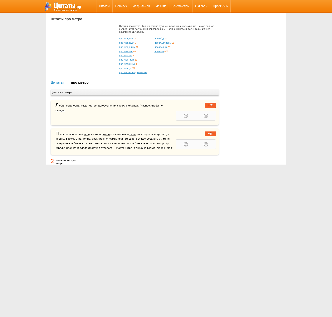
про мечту (125, 68)
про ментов (125, 55)
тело (149, 143)
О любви (201, 6)
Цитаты (104, 6)
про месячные (127, 63)
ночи (87, 134)
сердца (60, 110)
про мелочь (126, 51)
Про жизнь (220, 6)
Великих (121, 6)
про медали (126, 38)
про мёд (159, 38)
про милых (160, 47)
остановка (72, 105)
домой (106, 134)
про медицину (127, 47)
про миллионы (162, 42)
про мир (159, 51)
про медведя (126, 42)
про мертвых (126, 59)
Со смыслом (180, 6)
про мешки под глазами (133, 72)
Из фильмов (141, 6)
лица (132, 134)
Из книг (161, 6)
